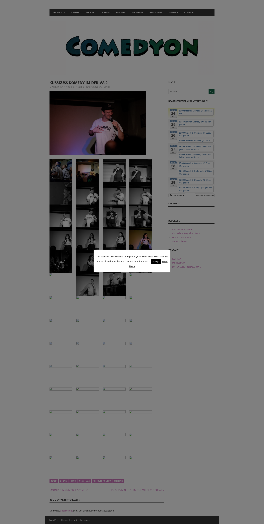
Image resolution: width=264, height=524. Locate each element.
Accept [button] (156, 261)
